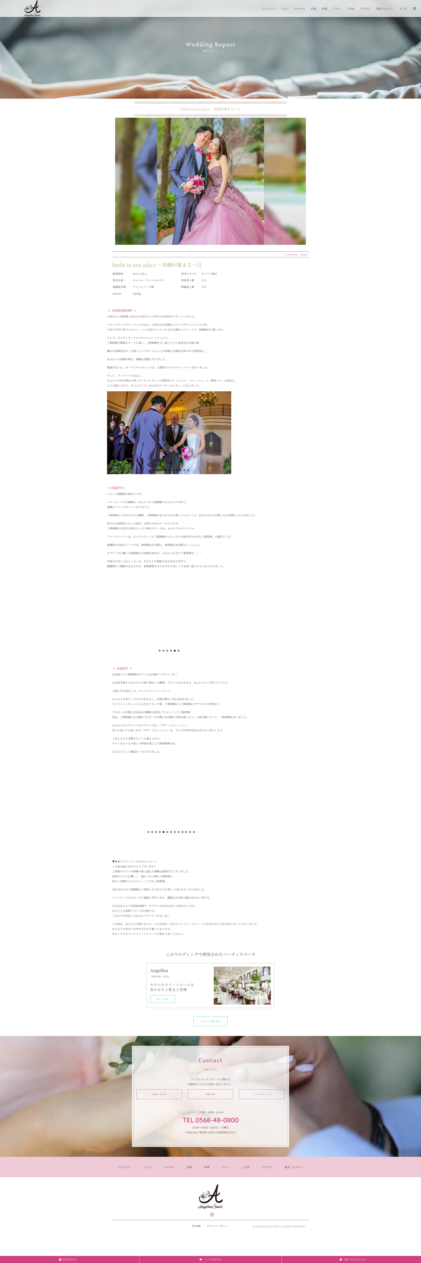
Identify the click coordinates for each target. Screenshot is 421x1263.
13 (194, 832)
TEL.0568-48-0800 (211, 1120)
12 (190, 832)
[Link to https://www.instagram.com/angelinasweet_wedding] (212, 1215)
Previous (292, 254)
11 (188, 470)
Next (303, 254)
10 (184, 470)
